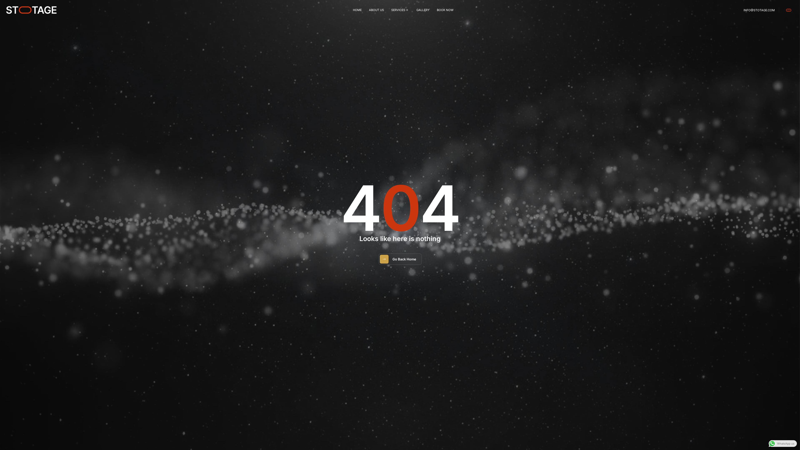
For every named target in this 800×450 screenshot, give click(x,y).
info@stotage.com (759, 10)
